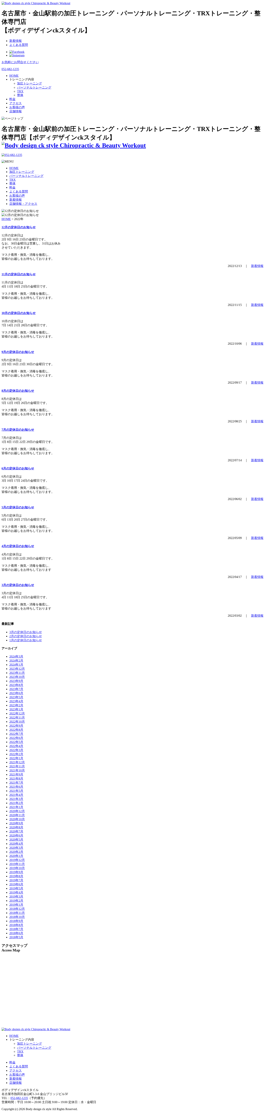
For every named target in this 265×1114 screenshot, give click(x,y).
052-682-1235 (19, 1098)
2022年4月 (16, 746)
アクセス (15, 1070)
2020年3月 (16, 847)
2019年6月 (16, 884)
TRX (20, 91)
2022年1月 (16, 758)
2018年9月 (16, 921)
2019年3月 (16, 896)
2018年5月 (16, 937)
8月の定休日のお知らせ (18, 390)
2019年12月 (17, 860)
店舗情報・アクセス (23, 203)
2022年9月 (16, 725)
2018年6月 (16, 933)
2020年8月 (16, 827)
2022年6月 (16, 738)
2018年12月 (17, 908)
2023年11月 (17, 672)
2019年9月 (16, 872)
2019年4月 (16, 892)
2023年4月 (16, 701)
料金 (12, 187)
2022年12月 (17, 713)
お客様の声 (17, 195)
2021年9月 (16, 774)
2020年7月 (16, 831)
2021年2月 (16, 803)
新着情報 (15, 40)
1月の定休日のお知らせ (25, 640)
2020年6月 (16, 835)
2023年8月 (16, 685)
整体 (20, 95)
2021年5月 (16, 790)
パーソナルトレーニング (34, 87)
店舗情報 (15, 1082)
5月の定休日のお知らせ (18, 507)
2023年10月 (17, 676)
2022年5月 (16, 742)
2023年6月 (16, 693)
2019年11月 (17, 864)
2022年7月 (16, 733)
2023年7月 (16, 689)
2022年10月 (17, 721)
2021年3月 (16, 799)
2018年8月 (16, 925)
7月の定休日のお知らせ (18, 429)
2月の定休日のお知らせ (25, 636)
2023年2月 (16, 705)
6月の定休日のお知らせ (18, 468)
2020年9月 (16, 823)
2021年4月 (16, 794)
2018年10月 (17, 917)
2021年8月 (16, 778)
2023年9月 (16, 681)
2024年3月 (16, 656)
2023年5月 (16, 697)
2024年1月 (16, 664)
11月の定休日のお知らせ (19, 274)
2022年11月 (17, 717)
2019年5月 (16, 888)
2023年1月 (16, 709)
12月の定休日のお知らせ (19, 227)
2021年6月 (16, 786)
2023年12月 (17, 668)
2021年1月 (16, 807)
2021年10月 (17, 770)
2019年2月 (16, 900)
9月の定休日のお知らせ (18, 352)
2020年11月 (17, 815)
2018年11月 (17, 912)
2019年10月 (17, 868)
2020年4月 (16, 843)
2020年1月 (16, 855)
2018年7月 (16, 929)
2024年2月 (16, 660)
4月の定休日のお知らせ (18, 546)
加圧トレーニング (29, 83)
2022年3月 (16, 750)
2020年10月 (17, 819)
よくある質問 (18, 44)
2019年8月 (16, 876)
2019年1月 (16, 904)
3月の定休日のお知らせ (18, 585)
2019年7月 (16, 880)
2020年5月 (16, 839)
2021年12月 (17, 762)
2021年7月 (16, 782)
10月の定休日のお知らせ (19, 313)
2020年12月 (17, 811)
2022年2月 (16, 754)
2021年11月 (17, 766)
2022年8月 (16, 729)
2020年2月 (16, 851)
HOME (14, 168)
